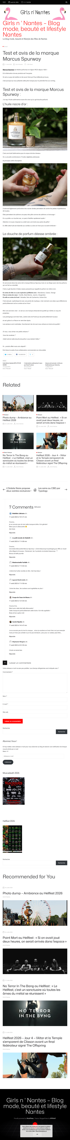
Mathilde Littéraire (18, 513)
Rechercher (6, 728)
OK (37, 1134)
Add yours (37, 507)
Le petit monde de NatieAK (21, 538)
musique (6, 414)
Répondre (12, 533)
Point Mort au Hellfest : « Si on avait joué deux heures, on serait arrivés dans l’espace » (51, 420)
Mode (5, 452)
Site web (5, 712)
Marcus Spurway (8, 70)
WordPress (30, 1118)
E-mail (5, 704)
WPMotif (53, 1118)
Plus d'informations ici (41, 1131)
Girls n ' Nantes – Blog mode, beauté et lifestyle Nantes (34, 28)
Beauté (6, 46)
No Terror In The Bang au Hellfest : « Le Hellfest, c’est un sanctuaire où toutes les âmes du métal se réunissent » (18, 459)
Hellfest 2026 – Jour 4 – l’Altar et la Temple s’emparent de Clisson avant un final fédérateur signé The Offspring (51, 459)
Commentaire (8, 672)
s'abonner (8, 762)
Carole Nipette (17, 622)
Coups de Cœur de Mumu (21, 597)
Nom (5, 696)
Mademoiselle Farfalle (19, 562)
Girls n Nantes (19, 64)
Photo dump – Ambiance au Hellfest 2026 (17, 419)
